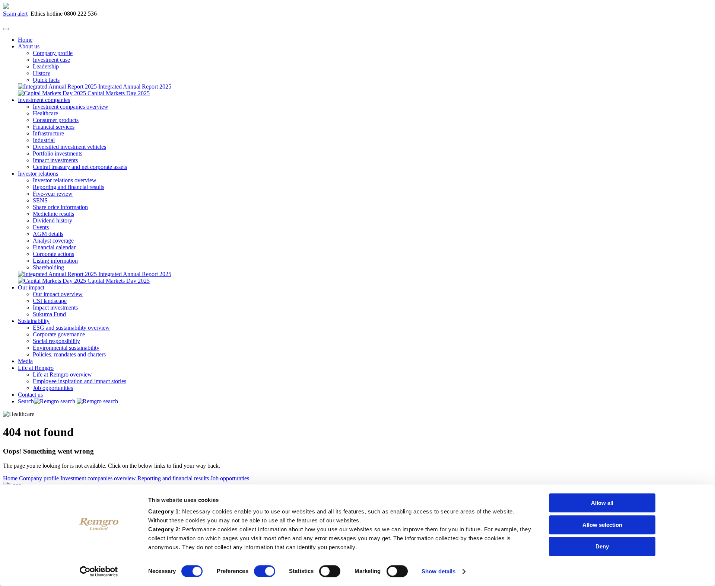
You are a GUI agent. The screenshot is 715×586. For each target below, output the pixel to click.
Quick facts (46, 80)
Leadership (46, 66)
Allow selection (602, 525)
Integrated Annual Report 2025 (134, 86)
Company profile (53, 53)
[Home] (6, 7)
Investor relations (38, 173)
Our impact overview (58, 294)
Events (41, 227)
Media (25, 361)
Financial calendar (54, 247)
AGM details (48, 234)
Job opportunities (53, 388)
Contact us (30, 394)
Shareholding (48, 267)
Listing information (55, 260)
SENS (40, 200)
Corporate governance (59, 334)
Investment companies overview (70, 106)
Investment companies (44, 100)
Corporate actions (53, 254)
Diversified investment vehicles (69, 147)
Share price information (60, 207)
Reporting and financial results (68, 187)
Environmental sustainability (66, 348)
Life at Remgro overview (62, 374)
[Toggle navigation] (6, 29)
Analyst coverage (53, 240)
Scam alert (15, 13)
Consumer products (56, 120)
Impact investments (55, 160)
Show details (438, 571)
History (41, 73)
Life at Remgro (36, 368)
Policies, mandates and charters (69, 354)
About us (28, 46)
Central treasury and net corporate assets (80, 167)
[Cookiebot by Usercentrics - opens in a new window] (98, 571)
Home (25, 39)
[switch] (264, 571)
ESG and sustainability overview (71, 327)
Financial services (53, 127)
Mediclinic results (53, 214)
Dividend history (52, 220)
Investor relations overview (64, 180)
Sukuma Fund (49, 314)
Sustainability (34, 321)
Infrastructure (48, 133)
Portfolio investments (57, 153)
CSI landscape (50, 301)
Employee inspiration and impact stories (79, 381)
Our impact (31, 287)
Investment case (51, 60)
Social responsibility (56, 341)
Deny (602, 546)
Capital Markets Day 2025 (118, 93)
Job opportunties (229, 478)
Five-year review (53, 193)
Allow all (602, 503)
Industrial (44, 140)
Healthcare (45, 113)
